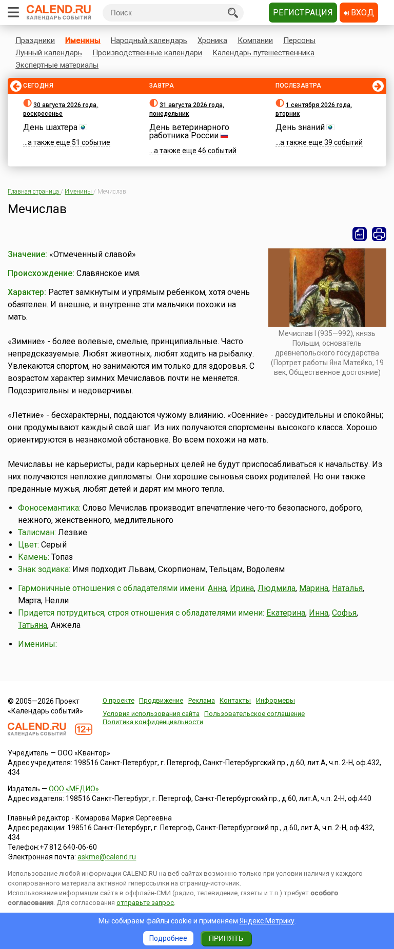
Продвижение (161, 700)
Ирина (242, 588)
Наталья (347, 588)
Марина (313, 588)
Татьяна (32, 625)
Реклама (201, 700)
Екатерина (285, 613)
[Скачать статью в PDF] (359, 234)
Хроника (212, 40)
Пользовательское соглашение (254, 714)
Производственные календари (147, 52)
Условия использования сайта (151, 714)
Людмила (277, 588)
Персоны (299, 40)
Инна (318, 613)
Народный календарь (149, 40)
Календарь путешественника (263, 52)
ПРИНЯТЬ (226, 938)
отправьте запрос (145, 902)
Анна (217, 588)
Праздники (35, 40)
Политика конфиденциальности (153, 722)
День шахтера (50, 127)
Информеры (275, 700)
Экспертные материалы (56, 65)
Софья (344, 613)
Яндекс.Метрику (267, 921)
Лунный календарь (48, 52)
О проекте (118, 700)
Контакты (235, 700)
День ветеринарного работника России (189, 131)
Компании (255, 40)
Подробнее (168, 938)
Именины (83, 40)
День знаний (300, 127)
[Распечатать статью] (379, 234)
